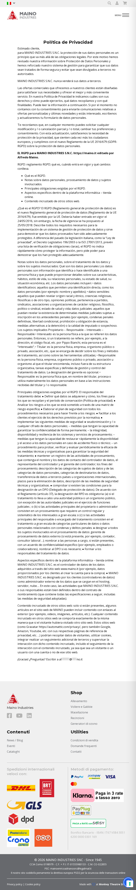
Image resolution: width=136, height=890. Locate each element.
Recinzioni (77, 718)
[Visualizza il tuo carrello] (125, 3)
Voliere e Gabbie (81, 707)
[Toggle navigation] (122, 15)
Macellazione (79, 712)
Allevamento (79, 701)
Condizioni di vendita (84, 740)
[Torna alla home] (23, 15)
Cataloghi (13, 752)
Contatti (76, 752)
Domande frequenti (84, 746)
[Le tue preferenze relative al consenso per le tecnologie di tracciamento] (129, 883)
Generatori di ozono (84, 724)
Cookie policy (32, 884)
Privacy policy (14, 884)
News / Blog (15, 740)
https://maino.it (85, 153)
